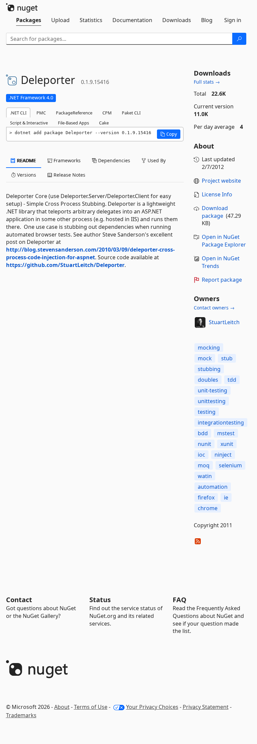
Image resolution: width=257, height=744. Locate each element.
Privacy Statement (206, 707)
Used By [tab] (156, 160)
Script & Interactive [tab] (29, 123)
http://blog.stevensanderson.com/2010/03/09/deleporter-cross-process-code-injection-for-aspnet (90, 253)
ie (226, 497)
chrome (208, 508)
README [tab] (26, 160)
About (62, 707)
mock (205, 358)
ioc (201, 454)
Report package (222, 279)
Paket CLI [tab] (131, 113)
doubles (208, 379)
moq (203, 465)
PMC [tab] (41, 113)
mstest (226, 433)
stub (227, 358)
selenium (230, 465)
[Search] (239, 39)
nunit (204, 444)
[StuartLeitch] (200, 322)
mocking (209, 347)
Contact (19, 599)
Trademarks (21, 715)
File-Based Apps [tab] (73, 123)
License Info (217, 194)
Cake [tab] (104, 123)
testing (207, 411)
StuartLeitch (224, 322)
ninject (223, 454)
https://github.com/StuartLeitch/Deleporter (65, 265)
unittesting (212, 401)
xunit (227, 444)
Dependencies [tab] (113, 160)
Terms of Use (90, 707)
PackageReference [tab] (74, 113)
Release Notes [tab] (68, 175)
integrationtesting (221, 422)
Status (100, 599)
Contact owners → (214, 307)
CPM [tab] (107, 113)
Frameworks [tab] (66, 160)
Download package (215, 211)
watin (205, 476)
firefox (206, 497)
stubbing (209, 369)
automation (213, 486)
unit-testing (212, 390)
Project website (221, 180)
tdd (232, 379)
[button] (168, 134)
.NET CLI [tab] (18, 113)
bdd (203, 433)
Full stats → (207, 82)
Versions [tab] (26, 175)
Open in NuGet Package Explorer (224, 240)
